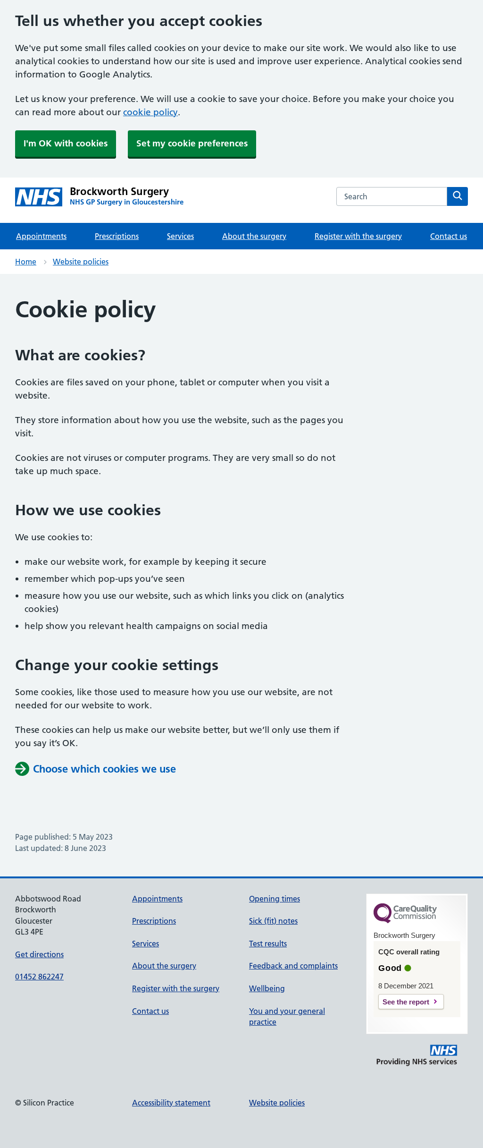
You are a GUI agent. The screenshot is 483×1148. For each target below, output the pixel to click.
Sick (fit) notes (273, 921)
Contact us (448, 236)
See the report (406, 1002)
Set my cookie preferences (192, 143)
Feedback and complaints (293, 965)
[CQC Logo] (405, 921)
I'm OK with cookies (66, 143)
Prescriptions (117, 236)
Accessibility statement (171, 1102)
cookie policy (150, 112)
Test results (268, 943)
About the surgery (254, 236)
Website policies (80, 261)
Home (25, 261)
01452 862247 (39, 976)
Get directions (39, 954)
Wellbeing (267, 988)
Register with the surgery (358, 236)
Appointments (41, 236)
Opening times (274, 898)
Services (180, 236)
